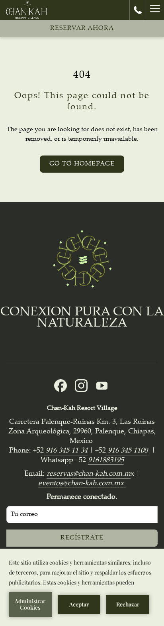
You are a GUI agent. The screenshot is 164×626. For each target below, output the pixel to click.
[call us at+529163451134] (138, 10)
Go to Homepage (82, 164)
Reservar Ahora (82, 28)
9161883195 (106, 460)
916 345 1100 (127, 451)
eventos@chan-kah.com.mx (82, 483)
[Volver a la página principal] (26, 10)
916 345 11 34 (66, 451)
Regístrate (82, 538)
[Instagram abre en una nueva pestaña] (81, 386)
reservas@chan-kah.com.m (89, 474)
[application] (82, 587)
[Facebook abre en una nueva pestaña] (60, 386)
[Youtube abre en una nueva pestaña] (102, 386)
